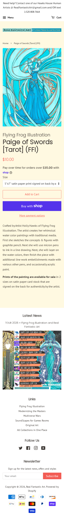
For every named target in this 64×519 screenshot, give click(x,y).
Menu (10, 17)
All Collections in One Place (32, 430)
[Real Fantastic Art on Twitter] (21, 448)
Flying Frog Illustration (32, 406)
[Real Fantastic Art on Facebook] (28, 448)
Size (5, 177)
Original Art (32, 425)
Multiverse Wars (32, 415)
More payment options (32, 215)
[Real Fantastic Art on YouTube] (43, 448)
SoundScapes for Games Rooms (32, 420)
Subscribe (52, 476)
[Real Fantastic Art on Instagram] (36, 448)
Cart (58, 17)
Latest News (32, 315)
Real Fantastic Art (35, 486)
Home (5, 43)
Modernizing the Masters (32, 411)
